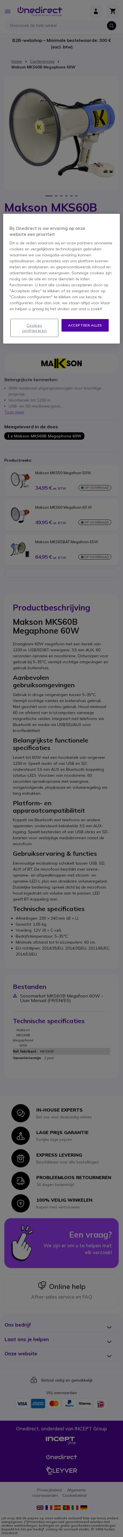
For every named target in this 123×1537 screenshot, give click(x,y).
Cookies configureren (34, 327)
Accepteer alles (85, 325)
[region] (61, 278)
